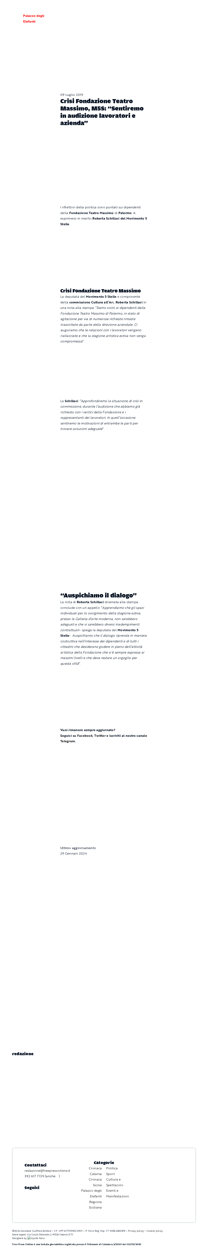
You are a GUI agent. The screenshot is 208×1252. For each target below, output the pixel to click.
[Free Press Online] (186, 7)
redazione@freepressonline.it (47, 1170)
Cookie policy (155, 1231)
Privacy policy (136, 1231)
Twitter (100, 735)
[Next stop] (104, 350)
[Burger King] (104, 800)
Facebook (85, 735)
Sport (110, 1173)
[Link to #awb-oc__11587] (13, 18)
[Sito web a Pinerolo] (35, 1238)
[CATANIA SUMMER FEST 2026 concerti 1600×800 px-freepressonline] (104, 438)
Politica (112, 1168)
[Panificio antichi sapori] (104, 487)
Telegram (67, 741)
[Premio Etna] (104, 545)
